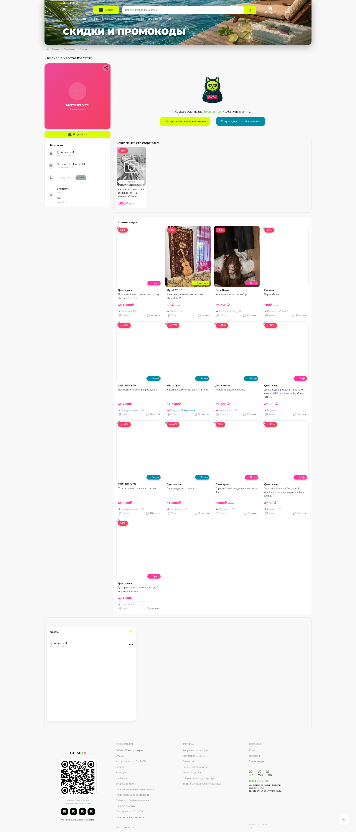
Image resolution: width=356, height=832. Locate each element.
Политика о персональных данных (135, 789)
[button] (64, 811)
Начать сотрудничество (195, 767)
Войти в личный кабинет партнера (201, 783)
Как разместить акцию (194, 750)
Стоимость (188, 761)
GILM (78, 753)
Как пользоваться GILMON (131, 761)
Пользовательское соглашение (132, 794)
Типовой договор (192, 772)
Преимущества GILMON (129, 811)
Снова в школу (70, 18)
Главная (55, 49)
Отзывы (120, 755)
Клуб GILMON (110, 18)
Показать (80, 178)
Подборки (121, 778)
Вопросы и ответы (133, 18)
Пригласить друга (125, 806)
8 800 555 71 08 (258, 781)
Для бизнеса (155, 18)
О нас (252, 750)
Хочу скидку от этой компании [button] (240, 121)
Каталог (109, 10)
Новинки (93, 18)
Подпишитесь (213, 111)
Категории (121, 772)
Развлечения (69, 49)
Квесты (83, 49)
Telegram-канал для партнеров (199, 778)
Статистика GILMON (194, 755)
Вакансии (254, 755)
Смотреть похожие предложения (185, 121)
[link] (131, 632)
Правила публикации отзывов (132, 800)
